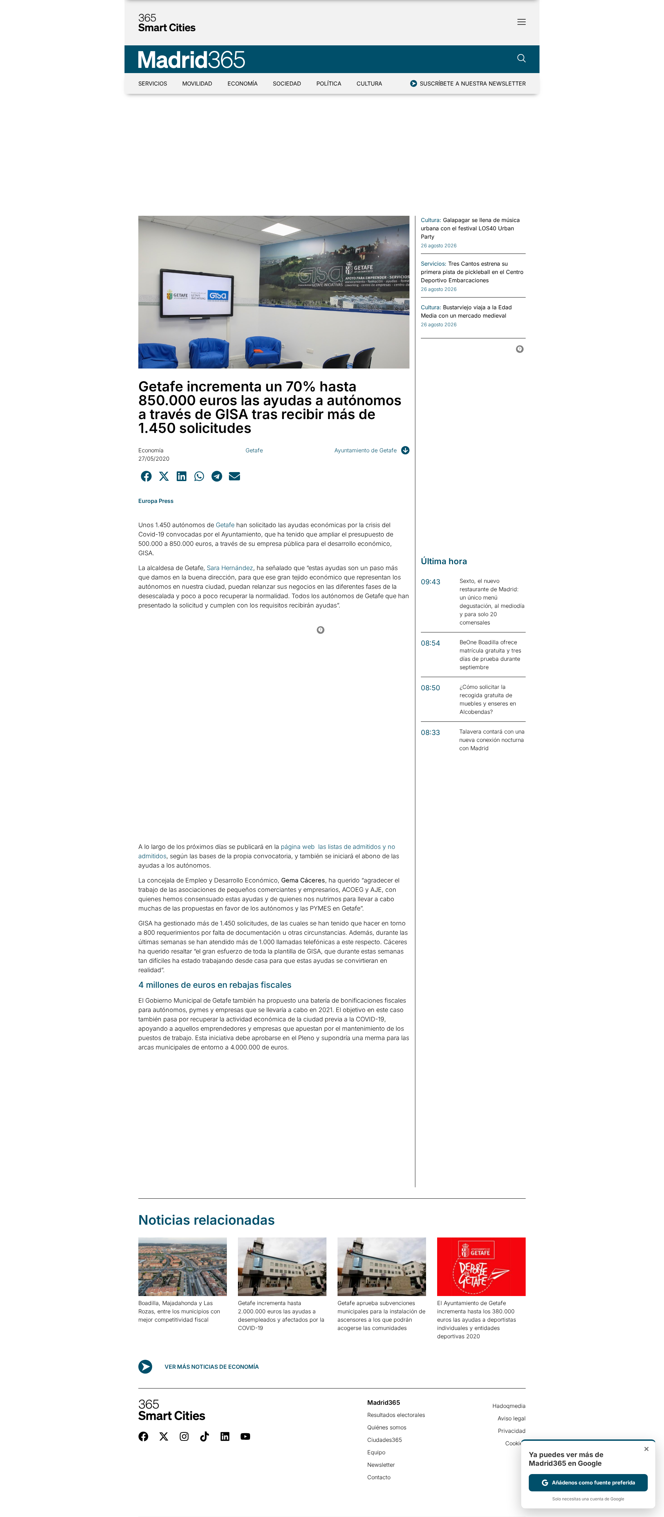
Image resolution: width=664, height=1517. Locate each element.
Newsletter (381, 1464)
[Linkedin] (225, 1436)
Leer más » (149, 1328)
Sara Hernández (230, 567)
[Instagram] (184, 1436)
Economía (243, 83)
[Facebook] (143, 1436)
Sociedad (287, 83)
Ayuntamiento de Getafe (365, 450)
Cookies (515, 1443)
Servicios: (433, 263)
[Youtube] (245, 1436)
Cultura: (431, 219)
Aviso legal (512, 1418)
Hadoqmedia (509, 1405)
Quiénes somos (386, 1427)
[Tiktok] (205, 1436)
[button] (146, 476)
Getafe (254, 450)
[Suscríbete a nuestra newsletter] (413, 83)
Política (328, 83)
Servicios (152, 83)
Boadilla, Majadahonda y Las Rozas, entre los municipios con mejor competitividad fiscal (179, 1311)
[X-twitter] (164, 1436)
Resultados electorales (396, 1414)
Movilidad (197, 83)
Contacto (378, 1477)
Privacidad (512, 1430)
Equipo (376, 1452)
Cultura (369, 83)
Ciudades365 (384, 1439)
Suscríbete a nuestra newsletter (473, 83)
